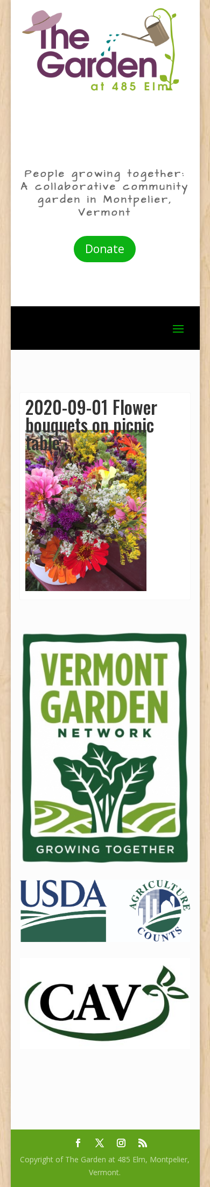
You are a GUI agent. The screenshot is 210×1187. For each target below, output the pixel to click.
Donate (104, 248)
